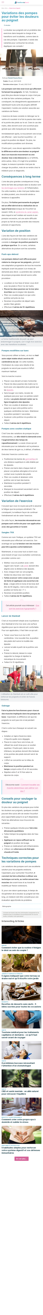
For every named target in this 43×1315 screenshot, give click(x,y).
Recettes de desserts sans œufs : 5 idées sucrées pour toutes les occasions (21, 1005)
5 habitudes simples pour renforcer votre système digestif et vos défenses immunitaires (21, 1150)
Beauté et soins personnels (12, 1117)
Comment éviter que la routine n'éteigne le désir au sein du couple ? (21, 948)
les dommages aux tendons (13, 188)
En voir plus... (21, 1159)
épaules (10, 390)
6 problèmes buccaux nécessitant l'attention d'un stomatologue (18, 1064)
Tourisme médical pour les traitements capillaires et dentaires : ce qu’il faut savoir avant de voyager (20, 1035)
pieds (26, 566)
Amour (4, 945)
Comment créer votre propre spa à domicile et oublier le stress (19, 1120)
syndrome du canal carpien (27, 212)
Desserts (5, 1002)
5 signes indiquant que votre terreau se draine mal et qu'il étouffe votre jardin (21, 977)
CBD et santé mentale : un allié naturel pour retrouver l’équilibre (20, 1092)
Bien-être (5, 8)
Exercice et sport (14, 8)
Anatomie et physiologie (11, 1145)
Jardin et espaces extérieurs (12, 973)
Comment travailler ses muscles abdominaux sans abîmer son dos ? (23, 788)
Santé (4, 1030)
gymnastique (30, 459)
